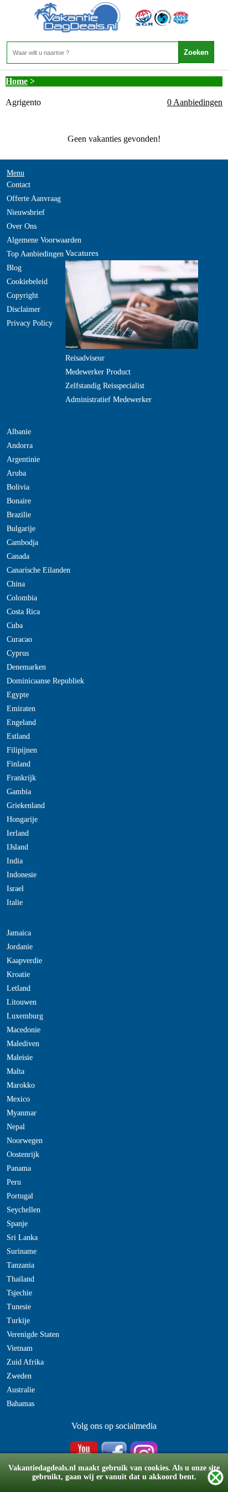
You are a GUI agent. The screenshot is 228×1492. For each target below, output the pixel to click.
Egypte (18, 695)
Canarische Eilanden (38, 570)
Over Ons (22, 226)
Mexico (18, 1099)
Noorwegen (25, 1140)
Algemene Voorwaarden (44, 240)
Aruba (16, 473)
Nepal (16, 1127)
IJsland (17, 847)
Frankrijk (21, 778)
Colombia (22, 598)
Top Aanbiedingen (35, 254)
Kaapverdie (24, 960)
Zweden (19, 1376)
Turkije (18, 1320)
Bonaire (19, 501)
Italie (15, 902)
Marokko (21, 1085)
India (15, 861)
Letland (18, 988)
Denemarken (26, 667)
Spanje (17, 1224)
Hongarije (22, 819)
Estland (18, 736)
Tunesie (19, 1307)
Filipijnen (22, 750)
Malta (15, 1071)
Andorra (20, 445)
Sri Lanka (22, 1237)
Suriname (22, 1251)
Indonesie (22, 875)
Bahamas (20, 1404)
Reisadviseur (85, 358)
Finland (18, 764)
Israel (15, 888)
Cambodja (22, 542)
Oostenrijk (23, 1154)
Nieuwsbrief (26, 212)
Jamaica (19, 933)
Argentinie (23, 459)
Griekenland (26, 805)
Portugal (20, 1196)
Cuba (15, 625)
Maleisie (20, 1057)
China (16, 584)
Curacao (19, 639)
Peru (14, 1182)
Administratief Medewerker (108, 399)
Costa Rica (23, 612)
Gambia (19, 792)
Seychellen (23, 1210)
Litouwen (22, 1002)
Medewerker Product (98, 372)
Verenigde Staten (33, 1334)
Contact (18, 185)
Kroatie (18, 974)
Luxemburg (25, 1016)
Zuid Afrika (25, 1362)
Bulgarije (21, 528)
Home (17, 81)
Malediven (23, 1044)
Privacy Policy (30, 323)
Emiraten (21, 708)
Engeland (21, 722)
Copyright (22, 295)
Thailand (20, 1279)
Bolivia (18, 487)
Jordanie (20, 947)
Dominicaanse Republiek (45, 681)
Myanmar (22, 1113)
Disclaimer (23, 309)
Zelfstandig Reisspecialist (104, 386)
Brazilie (19, 515)
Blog (14, 268)
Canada (18, 556)
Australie (21, 1390)
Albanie (19, 432)
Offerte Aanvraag (34, 198)
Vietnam (20, 1348)
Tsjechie (19, 1293)
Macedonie (23, 1030)
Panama (19, 1168)
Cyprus (18, 653)
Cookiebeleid (27, 281)
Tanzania (20, 1265)
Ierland (18, 833)
